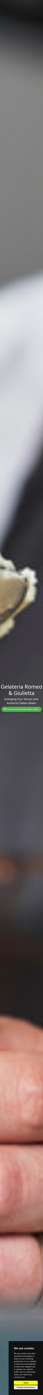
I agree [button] (25, 1383)
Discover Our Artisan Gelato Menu (23, 709)
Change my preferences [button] (26, 1387)
